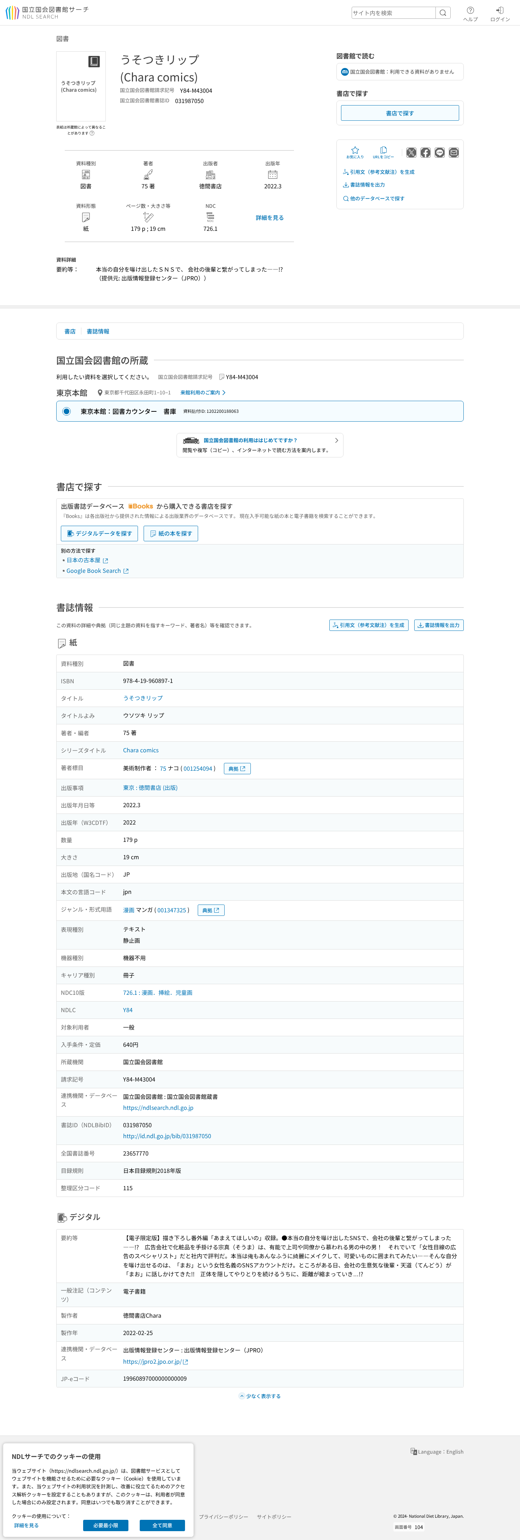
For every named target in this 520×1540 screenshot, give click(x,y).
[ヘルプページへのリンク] (92, 131)
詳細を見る (270, 217)
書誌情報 (98, 331)
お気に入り (355, 156)
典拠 (233, 768)
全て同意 (162, 1525)
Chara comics (140, 750)
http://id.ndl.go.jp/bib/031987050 (167, 1135)
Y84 (128, 1009)
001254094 (198, 768)
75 (163, 768)
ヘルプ (470, 19)
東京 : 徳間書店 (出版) (150, 787)
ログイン (500, 19)
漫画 (128, 910)
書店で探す (400, 113)
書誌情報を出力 (367, 184)
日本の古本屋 (84, 559)
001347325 (171, 910)
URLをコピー (383, 156)
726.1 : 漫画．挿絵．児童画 (157, 992)
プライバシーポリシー (223, 1516)
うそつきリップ (143, 698)
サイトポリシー (274, 1516)
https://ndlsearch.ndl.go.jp (158, 1107)
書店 (70, 331)
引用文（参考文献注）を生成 (382, 171)
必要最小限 (105, 1525)
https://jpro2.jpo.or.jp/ (152, 1361)
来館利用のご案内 (200, 392)
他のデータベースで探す (377, 198)
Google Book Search (94, 570)
